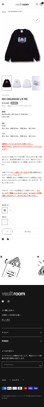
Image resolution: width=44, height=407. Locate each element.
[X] (3, 239)
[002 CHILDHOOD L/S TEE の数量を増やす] (10, 231)
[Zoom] (37, 19)
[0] (40, 4)
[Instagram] (10, 301)
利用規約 (5, 341)
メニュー (5, 332)
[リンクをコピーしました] (8, 239)
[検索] (37, 4)
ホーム (4, 11)
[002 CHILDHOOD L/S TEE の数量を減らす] (4, 231)
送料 (9, 106)
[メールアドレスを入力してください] (39, 365)
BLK (5, 210)
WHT (10, 210)
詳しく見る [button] (6, 320)
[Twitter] (4, 301)
